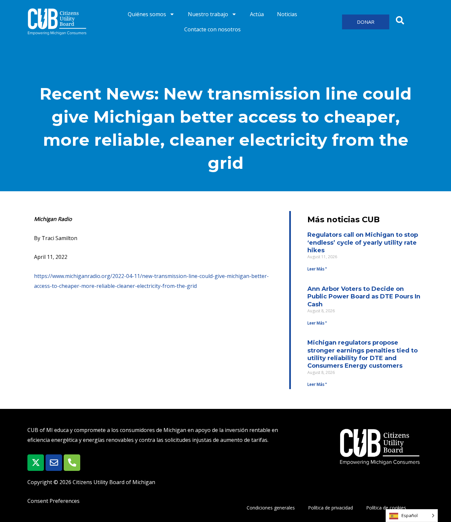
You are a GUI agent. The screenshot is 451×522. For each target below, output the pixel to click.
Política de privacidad (330, 508)
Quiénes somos (147, 14)
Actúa (257, 14)
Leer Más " (317, 269)
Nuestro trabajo (208, 14)
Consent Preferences (53, 501)
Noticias (287, 14)
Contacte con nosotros (212, 29)
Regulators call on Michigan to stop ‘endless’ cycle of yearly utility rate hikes (362, 242)
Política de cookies (386, 508)
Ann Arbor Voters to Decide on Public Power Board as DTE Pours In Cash (363, 296)
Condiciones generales (271, 508)
